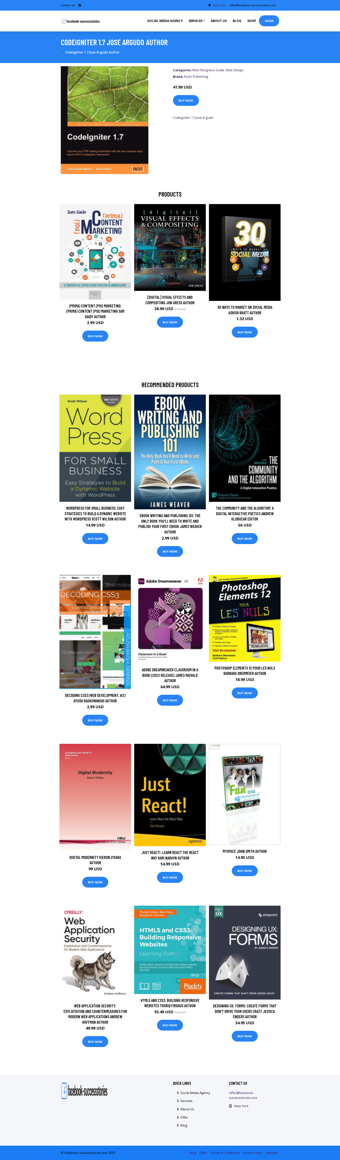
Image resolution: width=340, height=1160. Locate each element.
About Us (219, 21)
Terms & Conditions (225, 1153)
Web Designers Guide (208, 70)
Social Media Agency (165, 21)
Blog (237, 21)
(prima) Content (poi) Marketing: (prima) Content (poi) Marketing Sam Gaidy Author (95, 311)
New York (219, 5)
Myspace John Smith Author (245, 851)
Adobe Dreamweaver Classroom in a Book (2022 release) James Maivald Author (170, 675)
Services (186, 1101)
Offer (269, 21)
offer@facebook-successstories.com (252, 5)
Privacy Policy (252, 1153)
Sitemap (272, 1153)
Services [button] (195, 21)
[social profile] (80, 5)
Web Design (235, 70)
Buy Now (186, 100)
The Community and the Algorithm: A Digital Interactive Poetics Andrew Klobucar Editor (245, 513)
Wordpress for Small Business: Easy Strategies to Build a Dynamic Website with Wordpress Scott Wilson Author (95, 513)
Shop (251, 21)
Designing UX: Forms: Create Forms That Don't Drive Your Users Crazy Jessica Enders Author (244, 1011)
